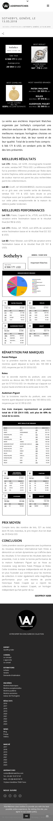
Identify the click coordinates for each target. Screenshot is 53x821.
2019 (5, 711)
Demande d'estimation (11, 675)
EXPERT (6, 647)
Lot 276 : (6, 164)
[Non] (49, 812)
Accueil (6, 27)
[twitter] (20, 796)
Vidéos (5, 737)
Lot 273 (6, 228)
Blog (5, 732)
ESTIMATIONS (8, 668)
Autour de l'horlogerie (11, 696)
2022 (5, 719)
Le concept (7, 657)
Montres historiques (10, 686)
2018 (5, 708)
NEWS (5, 729)
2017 (5, 706)
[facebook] (5, 796)
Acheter (6, 670)
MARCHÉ (6, 744)
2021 (5, 716)
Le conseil (7, 662)
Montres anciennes (10, 693)
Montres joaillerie (9, 691)
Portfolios (16, 27)
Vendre (6, 673)
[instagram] (15, 796)
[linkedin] (10, 796)
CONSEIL (6, 655)
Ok (26, 816)
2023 (5, 721)
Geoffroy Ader (8, 650)
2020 (5, 714)
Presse (5, 734)
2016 (5, 703)
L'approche (7, 660)
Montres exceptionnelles (12, 688)
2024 (5, 724)
